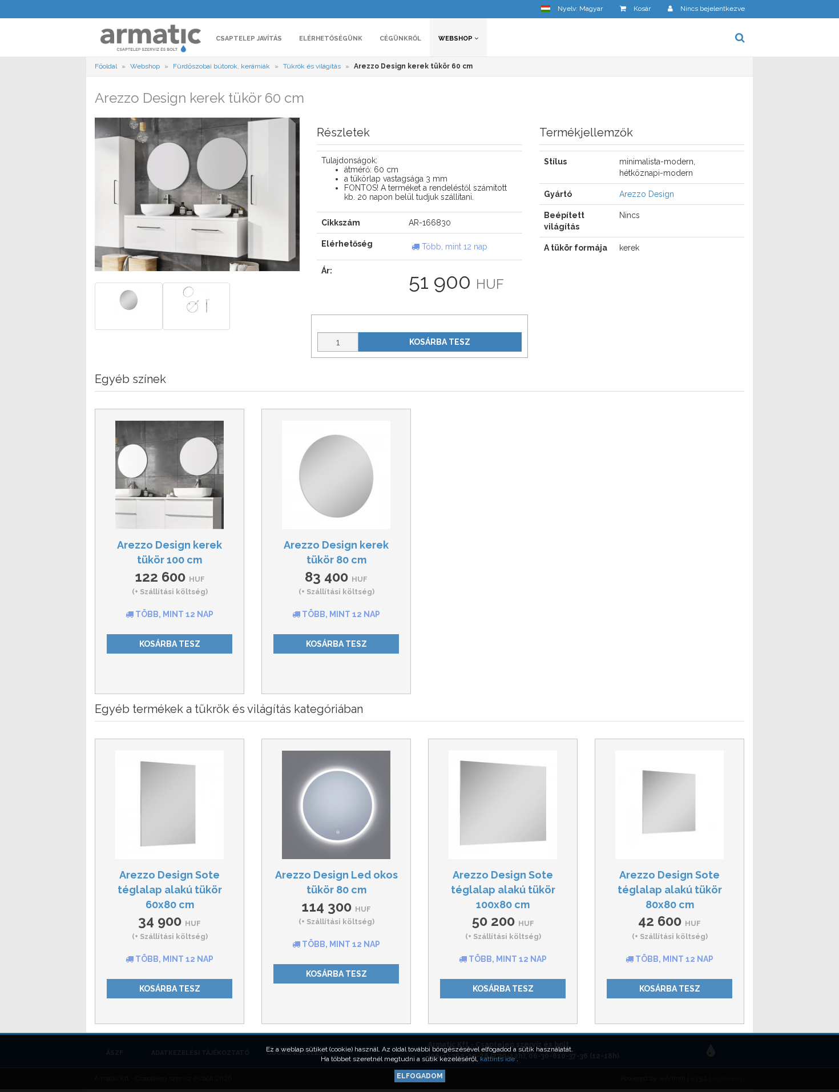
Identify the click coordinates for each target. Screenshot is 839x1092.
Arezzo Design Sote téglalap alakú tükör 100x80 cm (503, 889)
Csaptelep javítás (249, 38)
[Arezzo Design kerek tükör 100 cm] (169, 475)
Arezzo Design (646, 194)
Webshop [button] (456, 38)
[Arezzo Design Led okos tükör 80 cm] (336, 805)
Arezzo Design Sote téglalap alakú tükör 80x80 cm (670, 889)
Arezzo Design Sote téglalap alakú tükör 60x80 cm (170, 889)
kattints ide (498, 1059)
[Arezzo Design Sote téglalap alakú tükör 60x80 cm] (169, 805)
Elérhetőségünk (330, 38)
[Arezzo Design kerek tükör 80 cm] (336, 475)
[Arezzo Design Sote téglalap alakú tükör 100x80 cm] (503, 805)
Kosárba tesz (439, 341)
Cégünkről (400, 38)
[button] (572, 9)
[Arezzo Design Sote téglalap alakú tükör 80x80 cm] (669, 805)
